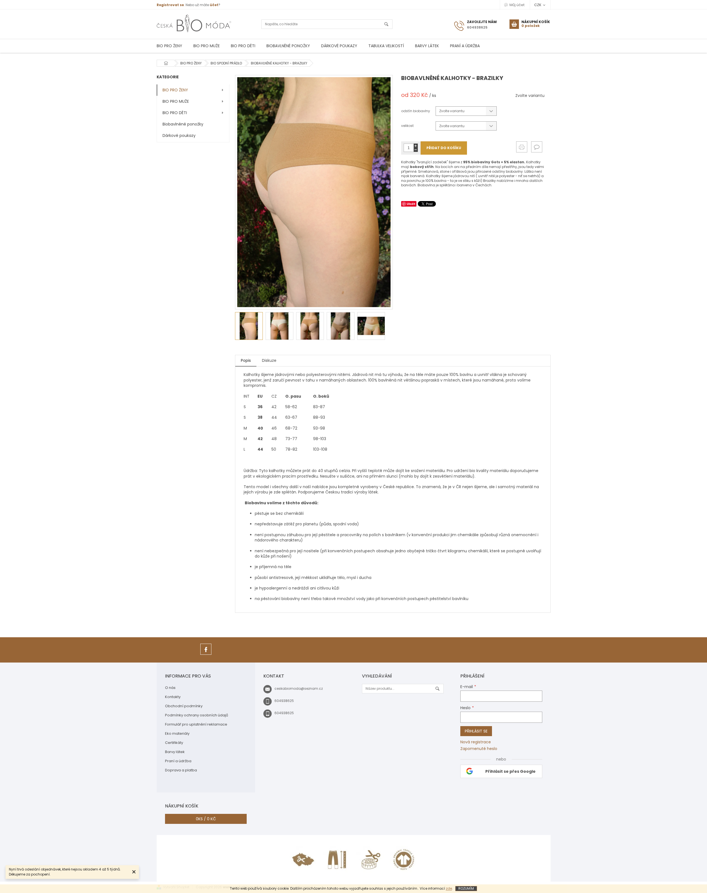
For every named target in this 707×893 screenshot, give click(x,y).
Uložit (411, 204)
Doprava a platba (181, 770)
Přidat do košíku (443, 148)
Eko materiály (177, 733)
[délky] (337, 859)
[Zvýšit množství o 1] (416, 146)
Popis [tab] (246, 360)
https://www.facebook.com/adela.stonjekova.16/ (205, 654)
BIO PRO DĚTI (175, 113)
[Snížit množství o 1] (416, 150)
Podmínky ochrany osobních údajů (196, 715)
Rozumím (466, 888)
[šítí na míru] (370, 859)
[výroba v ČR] (304, 859)
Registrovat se (170, 4)
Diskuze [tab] (269, 360)
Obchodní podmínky (184, 706)
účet (214, 4)
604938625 (284, 700)
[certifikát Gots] (404, 859)
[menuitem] (169, 46)
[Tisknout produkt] (521, 146)
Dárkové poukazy (179, 135)
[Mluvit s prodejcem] (536, 146)
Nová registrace (475, 742)
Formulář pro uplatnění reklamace (196, 724)
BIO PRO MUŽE (176, 101)
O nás (170, 687)
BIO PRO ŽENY (175, 90)
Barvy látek (175, 751)
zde (449, 888)
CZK (538, 4)
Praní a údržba (178, 761)
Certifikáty (174, 742)
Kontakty (173, 696)
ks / (206, 819)
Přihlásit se (476, 731)
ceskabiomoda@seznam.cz (298, 688)
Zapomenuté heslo (478, 748)
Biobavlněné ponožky (183, 124)
